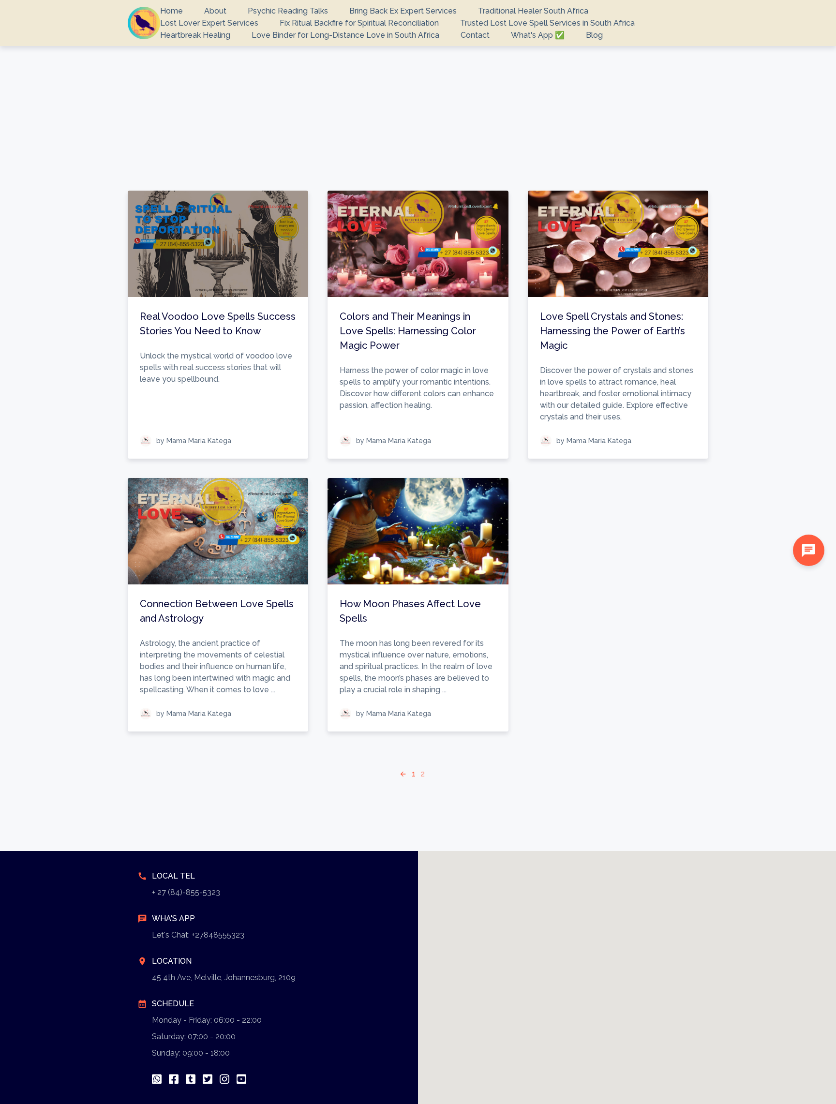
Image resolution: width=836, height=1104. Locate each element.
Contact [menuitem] (475, 35)
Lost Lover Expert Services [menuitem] (209, 23)
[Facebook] (174, 1079)
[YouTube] (241, 1079)
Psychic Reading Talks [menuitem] (288, 10)
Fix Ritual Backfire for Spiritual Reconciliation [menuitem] (359, 23)
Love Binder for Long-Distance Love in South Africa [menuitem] (345, 35)
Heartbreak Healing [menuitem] (195, 35)
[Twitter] (207, 1079)
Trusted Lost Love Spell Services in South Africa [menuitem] (547, 23)
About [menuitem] (215, 10)
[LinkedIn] (190, 1079)
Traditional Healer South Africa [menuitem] (533, 10)
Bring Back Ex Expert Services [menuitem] (403, 10)
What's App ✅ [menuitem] (538, 35)
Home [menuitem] (171, 10)
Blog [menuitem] (594, 35)
